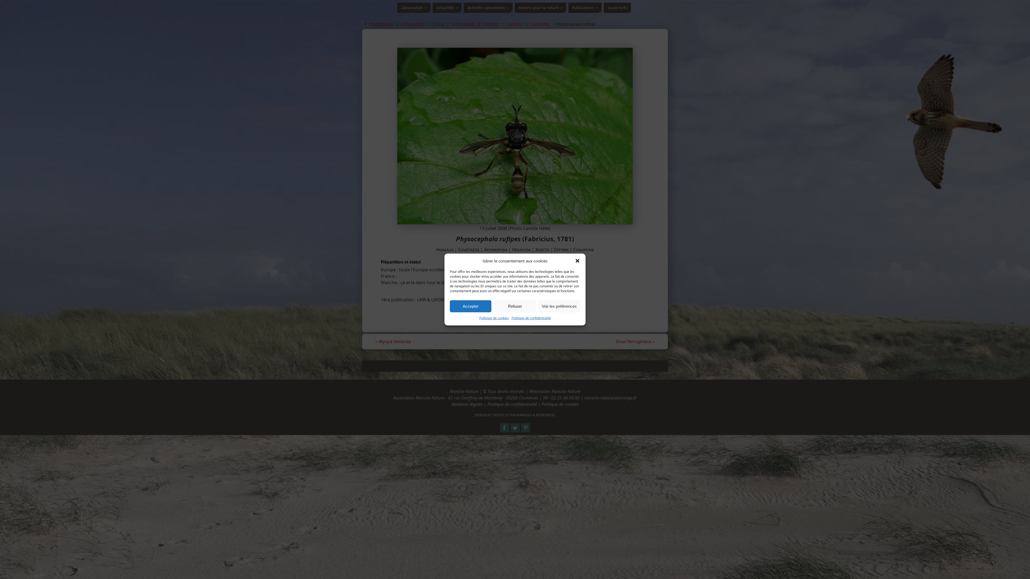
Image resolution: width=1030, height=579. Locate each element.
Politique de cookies (494, 318)
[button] (577, 260)
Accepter (471, 306)
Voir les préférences (559, 306)
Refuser (515, 306)
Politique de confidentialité (531, 318)
